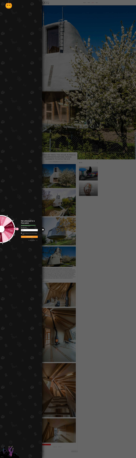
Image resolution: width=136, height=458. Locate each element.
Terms (27, 233)
